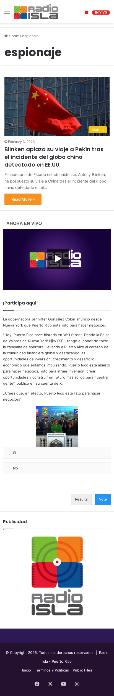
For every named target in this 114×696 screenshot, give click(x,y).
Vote (103, 499)
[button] (57, 426)
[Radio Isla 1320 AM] (36, 11)
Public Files (82, 670)
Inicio (26, 670)
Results (81, 499)
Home (13, 36)
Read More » (23, 199)
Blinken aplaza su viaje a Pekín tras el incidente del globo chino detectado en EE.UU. (53, 156)
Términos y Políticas (52, 670)
